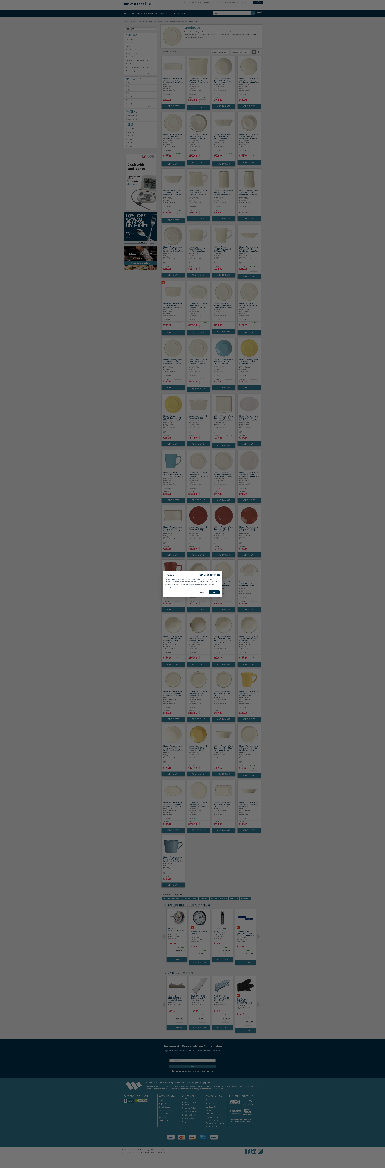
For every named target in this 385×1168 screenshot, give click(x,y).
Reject (202, 592)
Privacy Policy (170, 587)
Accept (214, 592)
